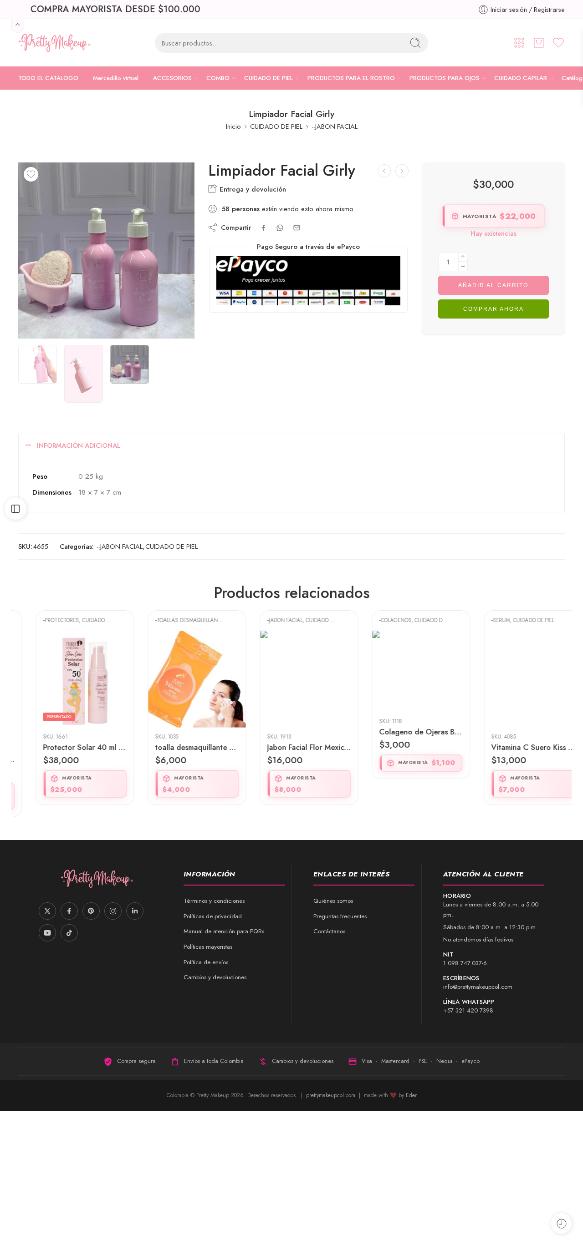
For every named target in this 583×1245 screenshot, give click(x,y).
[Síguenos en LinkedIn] (134, 911)
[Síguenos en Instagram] (113, 911)
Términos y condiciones (214, 900)
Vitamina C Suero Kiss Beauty (515, 747)
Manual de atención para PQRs (224, 931)
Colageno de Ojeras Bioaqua (403, 731)
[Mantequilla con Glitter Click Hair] (402, 170)
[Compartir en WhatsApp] (280, 228)
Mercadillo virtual (115, 78)
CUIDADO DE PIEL (268, 78)
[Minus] (463, 266)
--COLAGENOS (378, 620)
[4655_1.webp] (37, 364)
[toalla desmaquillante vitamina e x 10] (179, 679)
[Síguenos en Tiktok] (69, 932)
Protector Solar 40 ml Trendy (67, 747)
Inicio (233, 126)
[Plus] (463, 257)
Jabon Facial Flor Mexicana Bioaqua (291, 747)
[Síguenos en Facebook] (69, 911)
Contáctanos (329, 931)
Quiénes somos (333, 900)
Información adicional (79, 445)
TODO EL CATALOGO (48, 78)
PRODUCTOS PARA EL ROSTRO (351, 78)
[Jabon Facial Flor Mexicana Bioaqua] (291, 679)
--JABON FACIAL (335, 126)
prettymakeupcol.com (331, 1095)
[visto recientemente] (561, 1223)
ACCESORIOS (172, 78)
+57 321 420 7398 (468, 1010)
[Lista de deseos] (31, 174)
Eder (411, 1095)
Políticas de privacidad (213, 916)
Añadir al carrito (493, 285)
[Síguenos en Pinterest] (91, 911)
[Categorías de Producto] (519, 42)
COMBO (218, 78)
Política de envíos (206, 962)
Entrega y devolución (251, 189)
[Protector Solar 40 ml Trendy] (67, 679)
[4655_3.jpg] (106, 250)
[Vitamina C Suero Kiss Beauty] (515, 679)
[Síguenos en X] (47, 911)
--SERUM (483, 620)
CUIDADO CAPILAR (520, 78)
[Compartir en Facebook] (263, 227)
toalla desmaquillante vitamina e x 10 (179, 747)
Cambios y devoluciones (215, 977)
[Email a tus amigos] (297, 228)
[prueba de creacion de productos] (384, 170)
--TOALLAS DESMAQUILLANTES (174, 620)
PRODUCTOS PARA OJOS (444, 78)
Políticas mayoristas (208, 946)
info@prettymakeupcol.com (477, 986)
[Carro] (538, 42)
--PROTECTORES (43, 620)
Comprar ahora (493, 309)
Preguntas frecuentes (340, 916)
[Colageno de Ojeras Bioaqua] (403, 672)
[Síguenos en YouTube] (47, 932)
